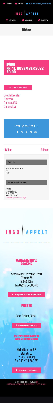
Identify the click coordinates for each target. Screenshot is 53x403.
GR (37, 382)
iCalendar (8, 98)
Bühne (8, 149)
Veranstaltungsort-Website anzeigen (16, 197)
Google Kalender (12, 95)
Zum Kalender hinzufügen (17, 87)
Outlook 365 (10, 102)
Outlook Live (10, 106)
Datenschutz (20, 384)
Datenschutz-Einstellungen (36, 384)
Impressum (11, 384)
